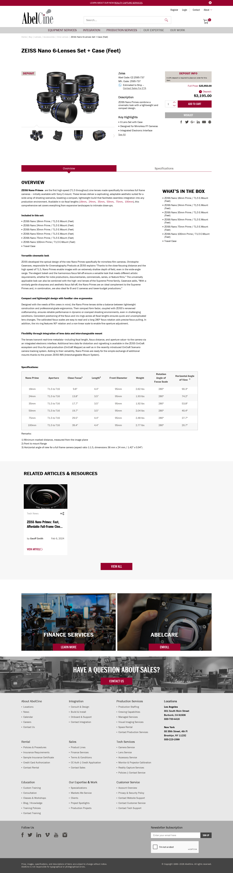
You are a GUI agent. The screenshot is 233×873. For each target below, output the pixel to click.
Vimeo (47, 834)
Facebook (22, 834)
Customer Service (128, 782)
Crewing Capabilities (129, 712)
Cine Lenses (62, 37)
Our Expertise (153, 30)
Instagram (64, 834)
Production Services (122, 30)
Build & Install (78, 712)
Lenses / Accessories (44, 37)
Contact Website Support (131, 798)
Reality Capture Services (128, 3)
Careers (27, 722)
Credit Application (91, 762)
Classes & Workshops (34, 798)
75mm (119, 201)
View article (34, 549)
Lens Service (125, 752)
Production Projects (81, 808)
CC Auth (75, 762)
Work (94, 782)
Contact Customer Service (132, 803)
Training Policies (32, 808)
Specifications (164, 168)
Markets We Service (81, 793)
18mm (83, 201)
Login (184, 9)
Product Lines (78, 747)
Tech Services (125, 741)
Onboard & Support (81, 717)
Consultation (30, 793)
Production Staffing (128, 706)
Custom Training (32, 787)
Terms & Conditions (81, 757)
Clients (74, 798)
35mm (101, 201)
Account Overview (127, 787)
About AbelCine (31, 701)
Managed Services (128, 717)
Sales (72, 741)
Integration (91, 30)
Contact (196, 9)
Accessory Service (127, 757)
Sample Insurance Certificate (38, 757)
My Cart (209, 20)
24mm (92, 201)
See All (122, 134)
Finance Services (80, 752)
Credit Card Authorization (36, 762)
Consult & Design (80, 706)
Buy (30, 37)
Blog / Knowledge (32, 803)
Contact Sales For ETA (134, 88)
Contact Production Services (133, 732)
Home (24, 37)
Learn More (68, 647)
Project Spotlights (80, 803)
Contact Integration (81, 722)
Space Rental (125, 727)
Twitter (30, 834)
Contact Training (32, 813)
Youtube (56, 834)
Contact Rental (31, 767)
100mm (129, 201)
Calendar (28, 717)
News (26, 712)
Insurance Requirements (36, 752)
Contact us (116, 681)
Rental (25, 741)
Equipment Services (62, 30)
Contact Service (137, 772)
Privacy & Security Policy (131, 793)
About (206, 9)
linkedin (38, 834)
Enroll (164, 647)
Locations (28, 706)
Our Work (177, 30)
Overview (69, 168)
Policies (122, 772)
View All (116, 566)
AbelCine (37, 16)
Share (62, 513)
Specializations (79, 787)
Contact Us (29, 727)
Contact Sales (78, 767)
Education (28, 782)
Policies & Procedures (34, 747)
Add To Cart (194, 104)
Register (174, 9)
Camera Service (126, 747)
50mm (110, 201)
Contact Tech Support (129, 808)
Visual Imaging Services (130, 722)
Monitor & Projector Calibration (134, 762)
